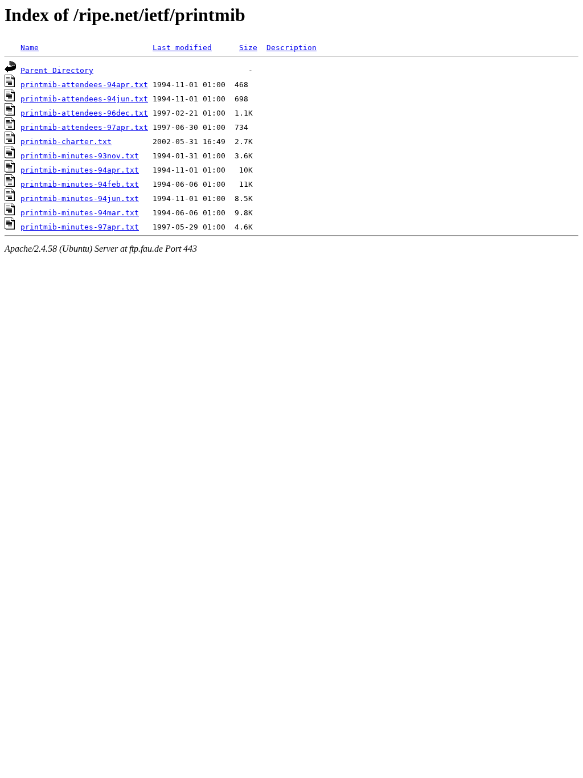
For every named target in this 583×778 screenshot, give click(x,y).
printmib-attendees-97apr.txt (84, 127)
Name (29, 47)
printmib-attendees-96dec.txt (84, 113)
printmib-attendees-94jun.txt (84, 99)
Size (248, 47)
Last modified (182, 47)
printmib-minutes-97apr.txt (79, 227)
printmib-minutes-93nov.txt (79, 155)
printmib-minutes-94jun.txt (79, 198)
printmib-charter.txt (66, 141)
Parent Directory (56, 70)
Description (291, 47)
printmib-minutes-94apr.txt (79, 170)
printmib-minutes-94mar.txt (79, 212)
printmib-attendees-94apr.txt (84, 84)
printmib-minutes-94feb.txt (79, 184)
